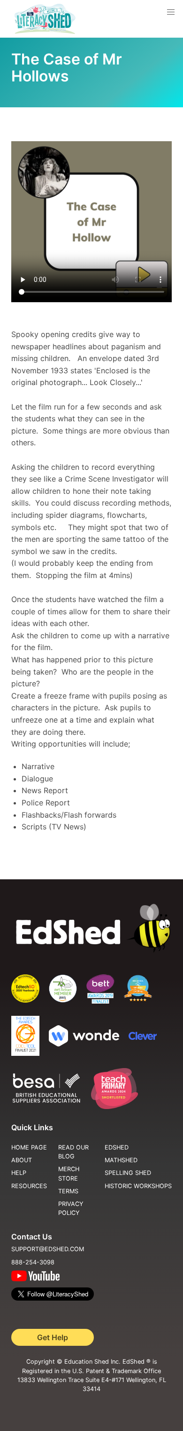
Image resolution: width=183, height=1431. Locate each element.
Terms (68, 1191)
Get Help (52, 1337)
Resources (29, 1186)
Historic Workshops (138, 1186)
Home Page (29, 1147)
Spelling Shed (128, 1172)
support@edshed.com (47, 1249)
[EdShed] (91, 928)
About (21, 1160)
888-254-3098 (32, 1262)
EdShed (117, 1147)
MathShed (121, 1160)
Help (18, 1172)
